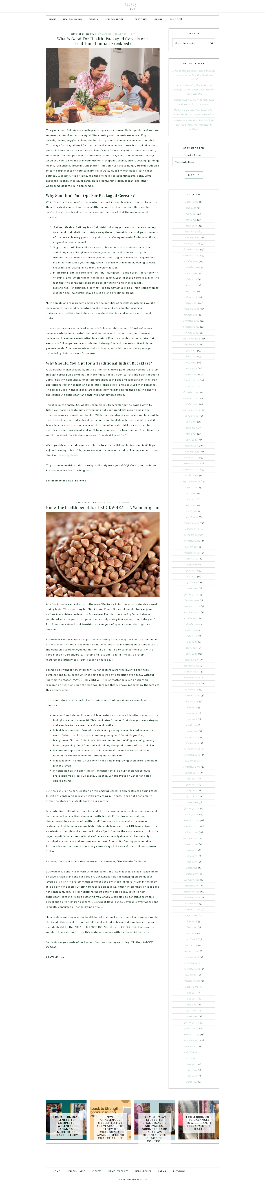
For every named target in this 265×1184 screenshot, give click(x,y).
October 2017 (191, 832)
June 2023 (191, 427)
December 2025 (192, 249)
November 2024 (191, 326)
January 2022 (192, 528)
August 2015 (191, 986)
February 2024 (191, 380)
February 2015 (191, 1022)
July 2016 (192, 921)
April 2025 (191, 297)
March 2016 (191, 945)
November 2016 (192, 897)
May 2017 (192, 861)
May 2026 (191, 219)
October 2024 (191, 332)
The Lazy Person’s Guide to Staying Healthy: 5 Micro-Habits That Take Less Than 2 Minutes (194, 89)
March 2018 (192, 802)
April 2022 (192, 511)
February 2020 (192, 665)
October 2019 (192, 689)
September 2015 (192, 980)
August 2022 (192, 487)
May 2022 (191, 505)
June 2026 (191, 213)
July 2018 (192, 778)
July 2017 (192, 849)
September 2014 (191, 1052)
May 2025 (191, 291)
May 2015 (192, 1004)
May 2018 (192, 790)
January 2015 (192, 1028)
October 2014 (192, 1046)
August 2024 (191, 344)
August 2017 (192, 844)
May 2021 (191, 576)
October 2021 (192, 546)
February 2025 (191, 308)
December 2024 (191, 320)
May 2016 (192, 933)
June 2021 (191, 570)
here (89, 470)
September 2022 (191, 481)
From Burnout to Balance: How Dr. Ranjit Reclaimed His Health (199, 1122)
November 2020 (192, 612)
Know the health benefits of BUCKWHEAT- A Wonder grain (103, 507)
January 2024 (191, 386)
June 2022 (191, 499)
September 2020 (192, 624)
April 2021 (191, 582)
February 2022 (191, 522)
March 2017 (192, 873)
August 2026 (191, 201)
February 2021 (191, 594)
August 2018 (191, 772)
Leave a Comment (125, 34)
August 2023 (191, 415)
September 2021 (192, 552)
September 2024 (191, 338)
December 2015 (192, 962)
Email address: (193, 155)
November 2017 (192, 826)
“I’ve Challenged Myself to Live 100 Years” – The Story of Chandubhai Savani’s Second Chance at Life (110, 1127)
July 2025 (192, 279)
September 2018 (192, 766)
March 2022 (192, 517)
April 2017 (191, 867)
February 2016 (191, 951)
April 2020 (191, 653)
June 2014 (192, 1070)
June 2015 (192, 998)
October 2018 (192, 760)
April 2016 (191, 939)
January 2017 (192, 885)
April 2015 (191, 1010)
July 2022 (191, 493)
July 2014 (192, 1064)
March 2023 (191, 445)
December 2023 (192, 392)
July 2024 (191, 350)
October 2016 (192, 903)
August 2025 (191, 273)
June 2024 (191, 356)
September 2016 (192, 909)
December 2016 (191, 891)
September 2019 (192, 695)
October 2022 (191, 475)
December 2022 (192, 463)
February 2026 (191, 237)
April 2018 (191, 796)
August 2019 (192, 701)
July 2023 (191, 421)
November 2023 (191, 398)
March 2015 (192, 1016)
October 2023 (191, 404)
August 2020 (192, 629)
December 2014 (191, 1034)
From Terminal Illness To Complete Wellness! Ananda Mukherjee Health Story (66, 1126)
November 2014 (192, 1040)
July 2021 (192, 564)
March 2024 (191, 374)
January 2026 (191, 243)
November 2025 (191, 255)
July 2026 (191, 207)
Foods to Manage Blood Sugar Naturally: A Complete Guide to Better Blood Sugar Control (194, 75)
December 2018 (192, 748)
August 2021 (192, 558)
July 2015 (192, 992)
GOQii (132, 4)
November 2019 (192, 683)
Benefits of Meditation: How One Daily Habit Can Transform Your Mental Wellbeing (193, 124)
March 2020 (191, 659)
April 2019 (191, 725)
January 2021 (192, 600)
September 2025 (192, 267)
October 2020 (191, 618)
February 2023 (191, 451)
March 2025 (191, 302)
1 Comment (124, 502)
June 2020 (192, 641)
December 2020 (192, 606)
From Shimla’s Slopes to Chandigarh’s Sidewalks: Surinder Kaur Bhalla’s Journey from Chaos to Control (154, 1129)
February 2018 (192, 808)
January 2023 (191, 457)
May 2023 (191, 433)
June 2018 (191, 784)
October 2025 (191, 261)
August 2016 (191, 915)
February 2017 (191, 879)
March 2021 (192, 588)
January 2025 (191, 314)
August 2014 (191, 1058)
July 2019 (192, 707)
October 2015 (192, 974)
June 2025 (191, 285)
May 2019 (192, 719)
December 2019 (192, 677)
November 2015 (192, 968)
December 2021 (192, 534)
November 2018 (192, 754)
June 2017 (192, 855)
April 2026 (191, 225)
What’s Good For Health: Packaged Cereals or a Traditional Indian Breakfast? (103, 41)
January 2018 (191, 814)
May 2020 (191, 647)
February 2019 (192, 737)
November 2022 (191, 469)
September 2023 (191, 409)
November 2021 (192, 540)
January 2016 (192, 957)
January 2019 (192, 742)
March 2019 (192, 731)
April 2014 (191, 1081)
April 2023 (191, 439)
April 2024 (191, 368)
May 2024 (191, 362)
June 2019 (192, 713)
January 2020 (192, 671)
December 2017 (191, 820)
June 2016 (192, 927)
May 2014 (192, 1075)
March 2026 (191, 231)
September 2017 (191, 838)
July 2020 (192, 635)
